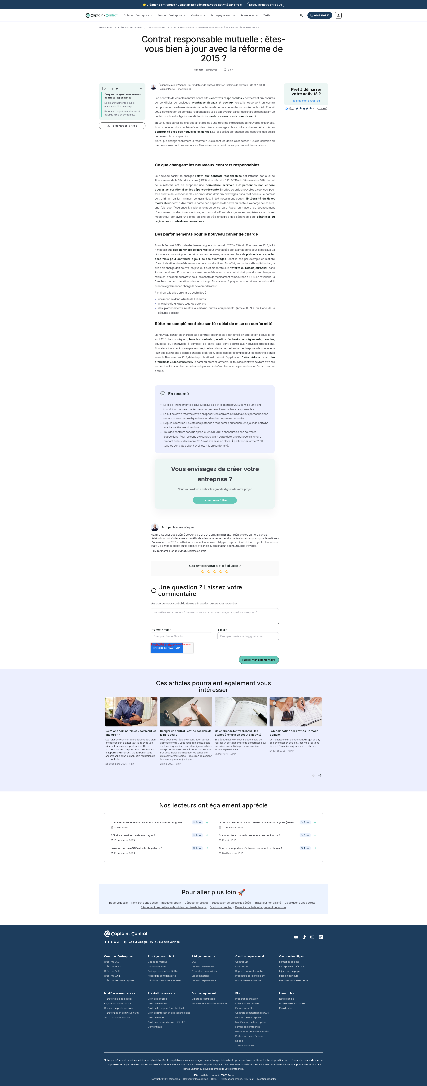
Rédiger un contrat (204, 956)
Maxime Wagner (177, 85)
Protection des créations (249, 1036)
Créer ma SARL (112, 971)
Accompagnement (221, 15)
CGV (194, 961)
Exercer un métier (245, 1008)
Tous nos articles (245, 1045)
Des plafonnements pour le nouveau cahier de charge (119, 104)
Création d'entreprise (136, 15)
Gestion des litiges (291, 956)
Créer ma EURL (112, 975)
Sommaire (109, 88)
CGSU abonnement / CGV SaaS (237, 1078)
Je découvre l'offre (215, 500)
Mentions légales (267, 1078)
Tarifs (266, 15)
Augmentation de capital (117, 1003)
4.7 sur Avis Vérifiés (167, 942)
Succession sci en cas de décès (231, 902)
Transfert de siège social (118, 998)
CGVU (214, 1078)
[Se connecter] (338, 15)
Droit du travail (156, 1017)
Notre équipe (286, 998)
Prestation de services (204, 971)
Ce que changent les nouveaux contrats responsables (122, 96)
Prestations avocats (161, 993)
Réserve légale (118, 902)
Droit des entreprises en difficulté (166, 1022)
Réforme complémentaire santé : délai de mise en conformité (122, 113)
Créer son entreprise (130, 27)
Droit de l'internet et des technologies (169, 1012)
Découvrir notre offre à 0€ (265, 5)
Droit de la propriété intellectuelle (166, 1008)
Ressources (247, 15)
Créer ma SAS (111, 961)
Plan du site (285, 1008)
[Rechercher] (301, 15)
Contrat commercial (203, 966)
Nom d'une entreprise (144, 902)
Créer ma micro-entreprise (119, 980)
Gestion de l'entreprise (248, 1017)
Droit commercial (157, 1003)
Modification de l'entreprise (250, 1022)
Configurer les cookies (195, 1078)
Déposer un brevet (196, 902)
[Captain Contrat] (101, 15)
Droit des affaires (157, 998)
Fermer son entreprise (247, 1026)
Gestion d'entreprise (170, 15)
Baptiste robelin (171, 902)
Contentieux (155, 1026)
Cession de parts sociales (118, 1008)
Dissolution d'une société (300, 902)
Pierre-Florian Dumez (179, 89)
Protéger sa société (161, 956)
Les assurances (156, 27)
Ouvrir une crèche (221, 907)
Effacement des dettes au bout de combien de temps (173, 907)
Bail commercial (200, 975)
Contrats (196, 15)
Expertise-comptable (204, 998)
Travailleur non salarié (268, 902)
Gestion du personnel (249, 956)
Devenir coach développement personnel (260, 907)
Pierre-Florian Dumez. (174, 550)
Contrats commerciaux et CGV (252, 1012)
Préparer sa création (246, 998)
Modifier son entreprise (119, 993)
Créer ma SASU (112, 966)
